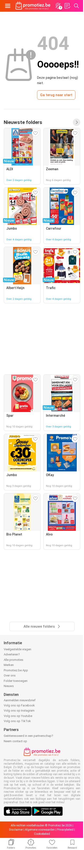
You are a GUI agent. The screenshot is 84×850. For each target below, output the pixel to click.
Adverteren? (12, 654)
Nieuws (9, 686)
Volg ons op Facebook (19, 705)
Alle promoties (13, 660)
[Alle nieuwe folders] (76, 122)
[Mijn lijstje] (67, 6)
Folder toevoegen (16, 681)
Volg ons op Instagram (19, 710)
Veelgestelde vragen (17, 649)
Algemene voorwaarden (40, 829)
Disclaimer (16, 829)
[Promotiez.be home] (32, 5)
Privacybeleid (65, 829)
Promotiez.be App (16, 670)
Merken (9, 665)
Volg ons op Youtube (18, 716)
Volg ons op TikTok (17, 721)
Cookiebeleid (42, 834)
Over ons (10, 675)
